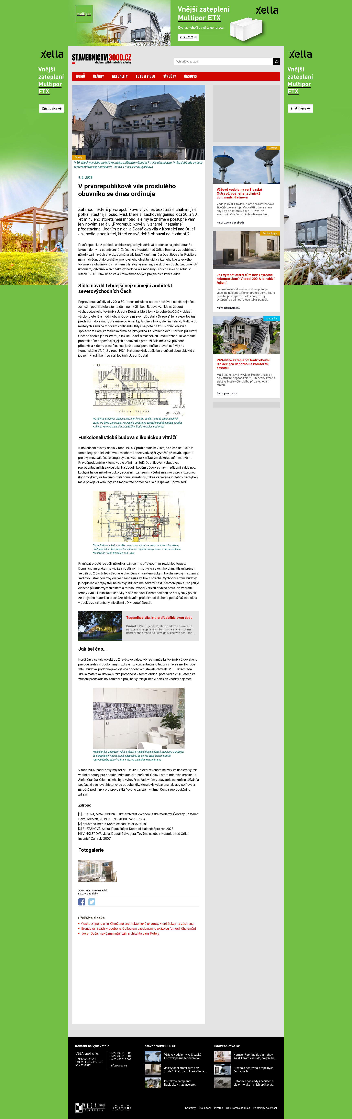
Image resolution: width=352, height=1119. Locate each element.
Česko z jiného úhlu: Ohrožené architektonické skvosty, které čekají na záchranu (137, 924)
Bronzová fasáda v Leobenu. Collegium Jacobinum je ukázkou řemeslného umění (138, 928)
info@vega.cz (119, 1065)
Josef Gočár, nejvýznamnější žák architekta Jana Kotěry (120, 933)
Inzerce (218, 1108)
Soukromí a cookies (238, 1108)
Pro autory (205, 1108)
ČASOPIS (190, 76)
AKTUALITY (120, 76)
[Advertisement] (138, 978)
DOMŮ (80, 76)
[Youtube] (128, 1107)
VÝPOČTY (169, 76)
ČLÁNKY (98, 76)
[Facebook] (115, 1107)
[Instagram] (121, 1107)
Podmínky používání (265, 1108)
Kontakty (190, 1108)
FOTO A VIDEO (145, 76)
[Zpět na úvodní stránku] (101, 59)
